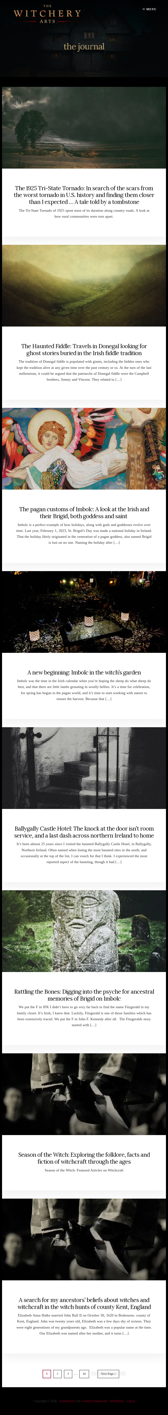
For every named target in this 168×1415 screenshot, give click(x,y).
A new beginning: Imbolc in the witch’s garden (84, 672)
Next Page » (108, 1375)
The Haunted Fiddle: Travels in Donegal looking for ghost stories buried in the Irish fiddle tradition (84, 349)
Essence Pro (67, 1401)
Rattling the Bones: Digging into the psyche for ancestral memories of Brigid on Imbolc (84, 995)
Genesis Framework (94, 1401)
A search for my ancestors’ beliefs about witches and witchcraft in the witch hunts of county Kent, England (84, 1303)
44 (86, 1373)
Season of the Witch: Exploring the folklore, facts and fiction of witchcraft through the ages (84, 1158)
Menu (151, 9)
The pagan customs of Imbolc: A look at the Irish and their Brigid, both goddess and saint (84, 513)
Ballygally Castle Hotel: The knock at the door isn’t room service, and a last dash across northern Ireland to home (84, 832)
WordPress (117, 1401)
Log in (130, 1401)
